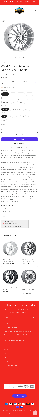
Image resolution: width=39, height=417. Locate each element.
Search (6, 349)
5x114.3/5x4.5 (17, 109)
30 (17, 116)
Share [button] (5, 217)
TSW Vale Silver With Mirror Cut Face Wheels (28, 260)
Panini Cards (7, 378)
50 (11, 116)
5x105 (5, 109)
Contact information (32, 410)
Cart (5, 345)
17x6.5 (5, 94)
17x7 (14, 94)
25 (5, 120)
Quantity (3, 124)
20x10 (5, 98)
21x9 (31, 98)
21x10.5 (22, 98)
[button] (4, 11)
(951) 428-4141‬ (12, 327)
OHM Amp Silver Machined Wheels (8, 260)
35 (30, 116)
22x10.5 (5, 102)
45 (4, 116)
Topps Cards (7, 374)
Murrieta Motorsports (11, 410)
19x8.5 (30, 94)
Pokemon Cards (8, 369)
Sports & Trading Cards (10, 365)
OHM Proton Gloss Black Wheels (10, 288)
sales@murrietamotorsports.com (20, 331)
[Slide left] (16, 58)
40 (24, 116)
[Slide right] (23, 58)
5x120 (27, 109)
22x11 (15, 102)
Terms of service (24, 413)
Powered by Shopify (21, 410)
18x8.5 (22, 94)
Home (5, 357)
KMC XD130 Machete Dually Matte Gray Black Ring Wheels (28, 289)
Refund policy (6, 413)
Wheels (7, 211)
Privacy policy (15, 413)
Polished (33, 155)
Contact (6, 353)
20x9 (14, 98)
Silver (27, 148)
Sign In (6, 361)
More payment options (19, 143)
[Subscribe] (33, 317)
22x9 (22, 102)
